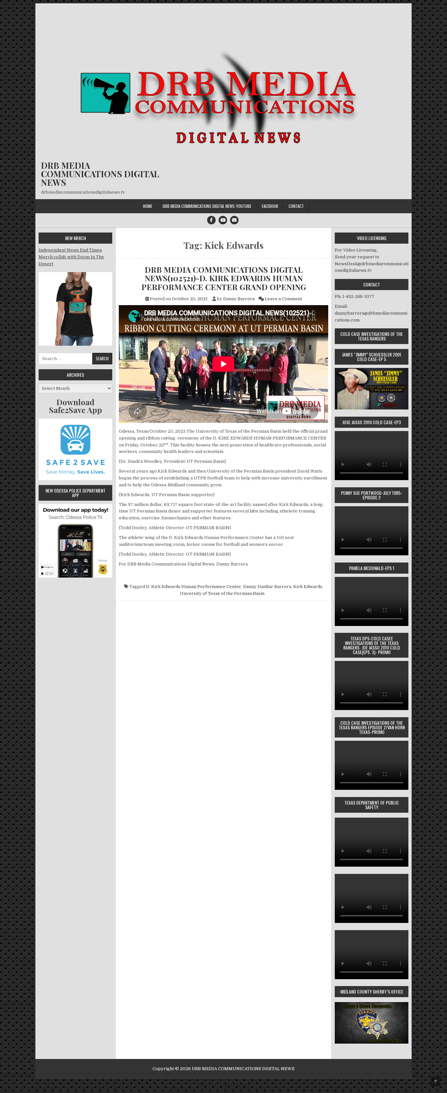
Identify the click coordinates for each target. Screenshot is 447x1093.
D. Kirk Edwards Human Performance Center (193, 586)
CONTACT (296, 206)
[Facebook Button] (211, 220)
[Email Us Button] (234, 220)
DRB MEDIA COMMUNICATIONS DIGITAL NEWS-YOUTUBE (207, 206)
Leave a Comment (283, 298)
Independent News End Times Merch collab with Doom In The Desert (71, 257)
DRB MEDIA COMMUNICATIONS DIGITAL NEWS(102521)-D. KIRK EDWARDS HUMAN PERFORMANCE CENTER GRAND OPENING (223, 278)
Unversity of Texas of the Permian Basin (222, 593)
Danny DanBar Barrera (267, 586)
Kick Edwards (307, 586)
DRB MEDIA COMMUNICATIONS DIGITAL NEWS (100, 174)
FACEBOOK (270, 206)
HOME (147, 206)
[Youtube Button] (223, 220)
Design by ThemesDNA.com (223, 1085)
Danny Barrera (239, 298)
